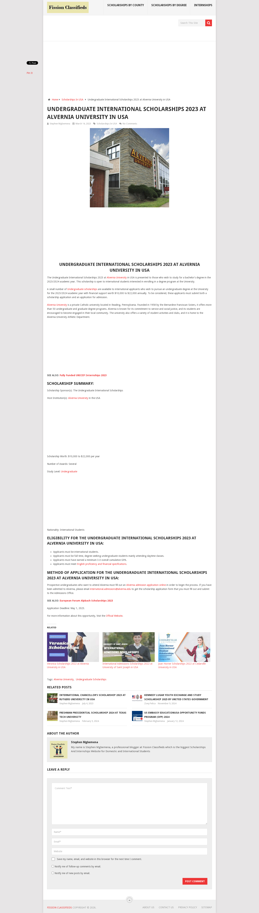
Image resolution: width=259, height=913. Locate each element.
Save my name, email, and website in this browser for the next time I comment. (99, 859)
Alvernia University (117, 277)
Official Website (114, 615)
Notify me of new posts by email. (72, 873)
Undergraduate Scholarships (91, 679)
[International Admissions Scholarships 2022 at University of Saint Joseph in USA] (129, 647)
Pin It (30, 73)
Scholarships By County (125, 5)
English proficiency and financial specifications (101, 564)
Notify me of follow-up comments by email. (78, 866)
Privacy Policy (187, 907)
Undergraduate (69, 471)
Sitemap (206, 907)
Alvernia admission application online (146, 585)
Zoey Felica (150, 703)
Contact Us (166, 907)
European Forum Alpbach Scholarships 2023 (86, 600)
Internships (203, 5)
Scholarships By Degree (169, 5)
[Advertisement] (111, 27)
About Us (148, 907)
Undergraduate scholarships (82, 289)
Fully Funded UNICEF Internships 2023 (83, 375)
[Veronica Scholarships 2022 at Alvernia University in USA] (73, 647)
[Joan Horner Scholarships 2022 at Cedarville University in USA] (184, 647)
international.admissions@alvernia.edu (110, 589)
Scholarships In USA (107, 123)
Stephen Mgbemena (60, 123)
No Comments (130, 123)
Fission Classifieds (59, 907)
